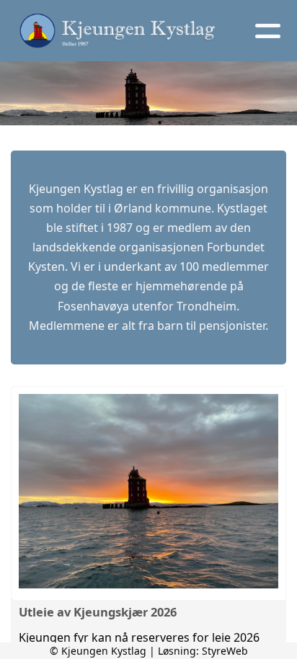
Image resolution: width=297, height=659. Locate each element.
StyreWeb (225, 651)
